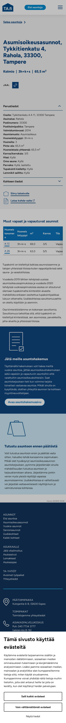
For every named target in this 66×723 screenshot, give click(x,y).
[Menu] (60, 7)
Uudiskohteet (11, 533)
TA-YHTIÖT (9, 571)
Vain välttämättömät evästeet (33, 707)
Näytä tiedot (33, 716)
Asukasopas (9, 562)
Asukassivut (10, 554)
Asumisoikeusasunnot (15, 522)
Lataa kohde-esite (21, 201)
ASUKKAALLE (11, 546)
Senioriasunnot (11, 530)
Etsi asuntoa (10, 518)
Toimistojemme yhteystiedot (28, 615)
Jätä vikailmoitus (12, 550)
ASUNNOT (9, 514)
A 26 (7, 250)
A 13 (6, 243)
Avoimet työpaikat (13, 575)
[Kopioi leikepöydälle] (15, 85)
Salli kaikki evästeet (33, 696)
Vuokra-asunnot (12, 526)
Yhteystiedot (10, 578)
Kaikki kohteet (11, 537)
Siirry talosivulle (20, 193)
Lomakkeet (9, 558)
